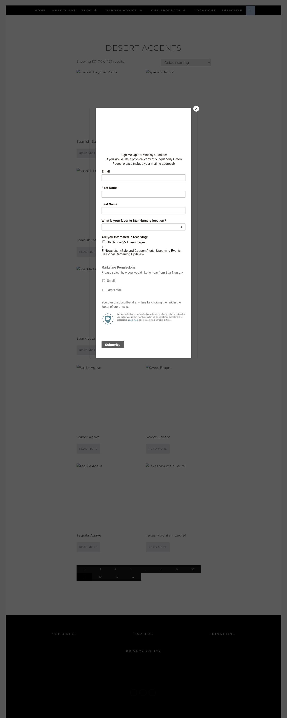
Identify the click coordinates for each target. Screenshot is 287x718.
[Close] (196, 109)
